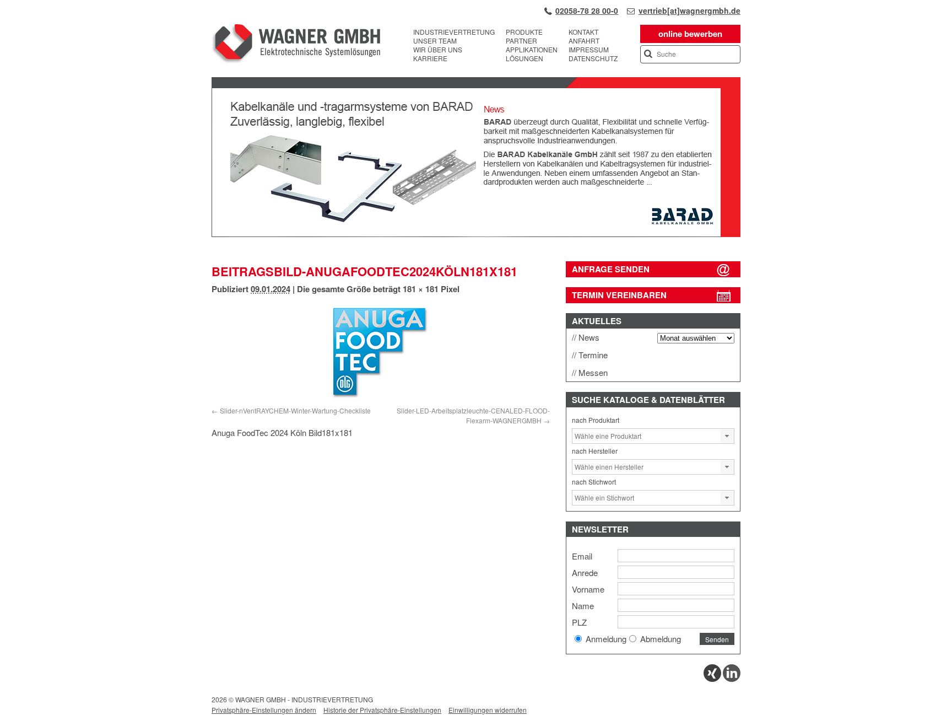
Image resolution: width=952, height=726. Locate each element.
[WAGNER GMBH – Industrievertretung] (296, 45)
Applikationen (532, 49)
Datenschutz (593, 58)
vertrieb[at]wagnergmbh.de (689, 10)
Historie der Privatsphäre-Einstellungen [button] (382, 709)
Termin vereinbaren (619, 295)
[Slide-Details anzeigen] (476, 234)
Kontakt (583, 32)
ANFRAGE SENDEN (611, 269)
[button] (727, 436)
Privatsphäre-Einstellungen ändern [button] (264, 709)
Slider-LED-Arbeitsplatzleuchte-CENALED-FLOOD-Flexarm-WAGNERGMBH (473, 415)
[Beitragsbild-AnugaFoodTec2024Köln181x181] (381, 352)
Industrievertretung (454, 32)
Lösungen (524, 58)
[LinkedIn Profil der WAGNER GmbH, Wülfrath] (731, 679)
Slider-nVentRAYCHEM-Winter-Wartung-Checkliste (295, 410)
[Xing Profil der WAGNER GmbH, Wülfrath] (712, 679)
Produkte (524, 32)
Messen (593, 372)
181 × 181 (421, 289)
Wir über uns (437, 49)
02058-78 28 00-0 (586, 10)
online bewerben (690, 34)
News (588, 337)
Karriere (430, 58)
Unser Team (435, 40)
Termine (593, 355)
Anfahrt (584, 40)
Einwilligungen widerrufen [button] (487, 709)
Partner (521, 40)
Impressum (589, 49)
